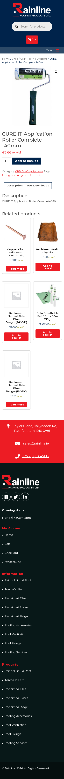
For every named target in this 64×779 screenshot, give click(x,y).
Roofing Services (16, 652)
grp (23, 175)
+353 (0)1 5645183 (35, 456)
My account (13, 562)
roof (37, 175)
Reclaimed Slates (16, 607)
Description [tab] (14, 185)
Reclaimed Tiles (15, 598)
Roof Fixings (13, 643)
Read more (16, 268)
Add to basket (26, 161)
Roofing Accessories (18, 625)
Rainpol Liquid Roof (18, 580)
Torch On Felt (14, 589)
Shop (15, 58)
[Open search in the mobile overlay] (32, 26)
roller (30, 175)
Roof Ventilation (15, 634)
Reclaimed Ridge (16, 616)
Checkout (11, 553)
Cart (7, 544)
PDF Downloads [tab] (38, 185)
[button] (56, 72)
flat (18, 175)
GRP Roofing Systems (33, 58)
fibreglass (8, 175)
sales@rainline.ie (36, 443)
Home (6, 58)
